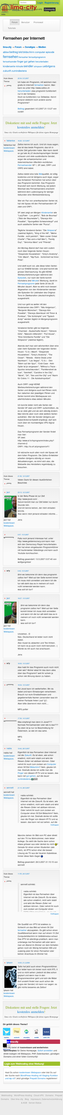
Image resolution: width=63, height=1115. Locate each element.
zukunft (7, 70)
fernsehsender (10, 61)
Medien (42, 47)
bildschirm (28, 52)
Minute (35, 280)
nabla (9, 748)
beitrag (13, 52)
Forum (15, 22)
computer (40, 52)
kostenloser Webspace (11, 4)
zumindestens (19, 70)
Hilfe (3, 14)
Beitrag (21, 108)
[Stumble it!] (28, 1038)
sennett (10, 787)
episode (50, 52)
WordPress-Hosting (10, 9)
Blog (27, 1099)
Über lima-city (17, 1099)
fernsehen (10, 56)
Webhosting (6, 1095)
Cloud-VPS (37, 9)
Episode (21, 277)
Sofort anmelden (45, 1050)
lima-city (7, 47)
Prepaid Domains (38, 1078)
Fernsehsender (25, 165)
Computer (51, 764)
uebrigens (49, 66)
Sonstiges (30, 47)
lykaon (10, 962)
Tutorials (12, 28)
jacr (8, 492)
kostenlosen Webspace (9, 149)
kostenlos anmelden (30, 127)
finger (20, 61)
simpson (38, 66)
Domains (26, 9)
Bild (40, 173)
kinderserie (9, 66)
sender (28, 66)
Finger (21, 772)
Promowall (38, 22)
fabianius (11, 140)
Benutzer (25, 22)
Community (50, 9)
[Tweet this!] (8, 1038)
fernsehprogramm (37, 56)
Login (40, 2)
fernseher (23, 56)
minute (19, 66)
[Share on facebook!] (47, 1038)
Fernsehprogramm (26, 283)
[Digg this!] (18, 1038)
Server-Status (35, 1102)
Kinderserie (46, 212)
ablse (6, 52)
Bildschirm (34, 767)
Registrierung (52, 2)
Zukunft (28, 755)
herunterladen (41, 61)
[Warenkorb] (7, 12)
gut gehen (29, 61)
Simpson (51, 230)
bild (20, 52)
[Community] (8, 20)
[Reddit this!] (38, 1038)
